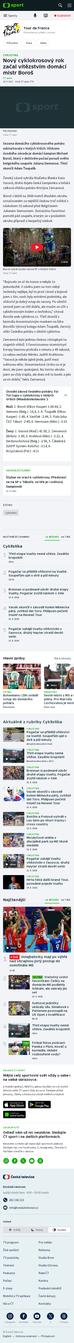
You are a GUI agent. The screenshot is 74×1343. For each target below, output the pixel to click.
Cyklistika (10, 55)
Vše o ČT (8, 1303)
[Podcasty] (35, 15)
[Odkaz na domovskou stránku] (19, 5)
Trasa (29, 43)
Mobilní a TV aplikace (16, 1296)
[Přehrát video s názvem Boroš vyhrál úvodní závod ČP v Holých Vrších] (37, 247)
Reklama (44, 1250)
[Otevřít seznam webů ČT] (69, 5)
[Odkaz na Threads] (40, 1161)
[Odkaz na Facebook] (15, 1161)
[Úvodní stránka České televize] (19, 1177)
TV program (11, 1242)
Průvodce (12, 43)
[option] (15, 1229)
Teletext (8, 1265)
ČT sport (7, 78)
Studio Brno (46, 1257)
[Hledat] (60, 5)
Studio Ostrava (48, 1265)
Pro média (45, 1242)
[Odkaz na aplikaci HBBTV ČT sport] (14, 1114)
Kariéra (43, 1280)
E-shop (7, 1288)
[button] (37, 247)
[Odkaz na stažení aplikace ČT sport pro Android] (39, 1104)
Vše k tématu (62, 658)
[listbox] (37, 1230)
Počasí (7, 1280)
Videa (43, 43)
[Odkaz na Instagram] (6, 1161)
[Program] (45, 15)
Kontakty (45, 1303)
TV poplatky (11, 1257)
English (7, 1336)
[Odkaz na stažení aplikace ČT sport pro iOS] (14, 1104)
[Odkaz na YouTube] (32, 1161)
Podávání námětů (50, 1288)
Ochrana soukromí (26, 1336)
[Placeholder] (37, 107)
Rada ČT (44, 1273)
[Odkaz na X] (23, 1161)
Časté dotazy (47, 1296)
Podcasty (9, 1273)
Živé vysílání (11, 1250)
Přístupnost (48, 1336)
